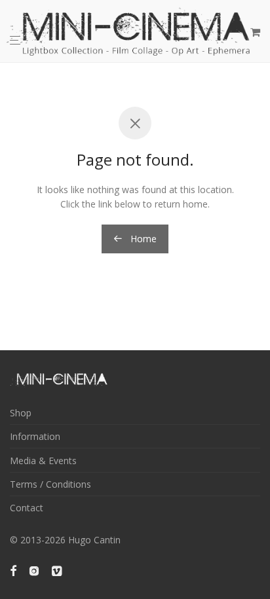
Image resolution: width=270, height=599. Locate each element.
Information (35, 436)
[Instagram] (34, 570)
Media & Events (43, 460)
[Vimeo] (58, 570)
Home (142, 238)
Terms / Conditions (50, 484)
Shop (20, 413)
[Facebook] (13, 570)
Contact (26, 507)
